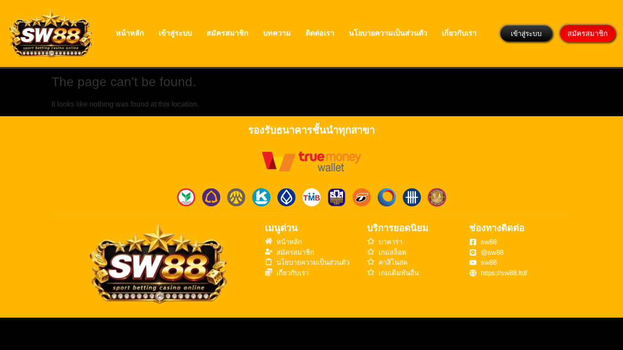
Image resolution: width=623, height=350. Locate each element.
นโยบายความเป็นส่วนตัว (388, 33)
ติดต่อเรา (320, 33)
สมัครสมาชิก (228, 33)
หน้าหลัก (130, 33)
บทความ (277, 33)
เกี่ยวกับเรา (459, 33)
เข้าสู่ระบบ (175, 33)
